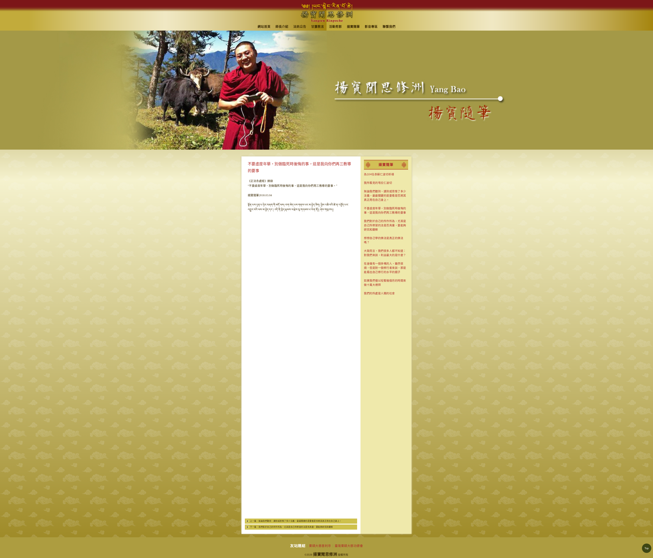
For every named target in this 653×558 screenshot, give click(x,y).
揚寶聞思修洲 (325, 554)
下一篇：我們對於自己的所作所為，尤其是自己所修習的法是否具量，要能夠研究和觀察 (291, 527)
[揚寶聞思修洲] (326, 11)
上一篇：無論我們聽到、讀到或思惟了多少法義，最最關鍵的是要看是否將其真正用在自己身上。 (295, 521)
